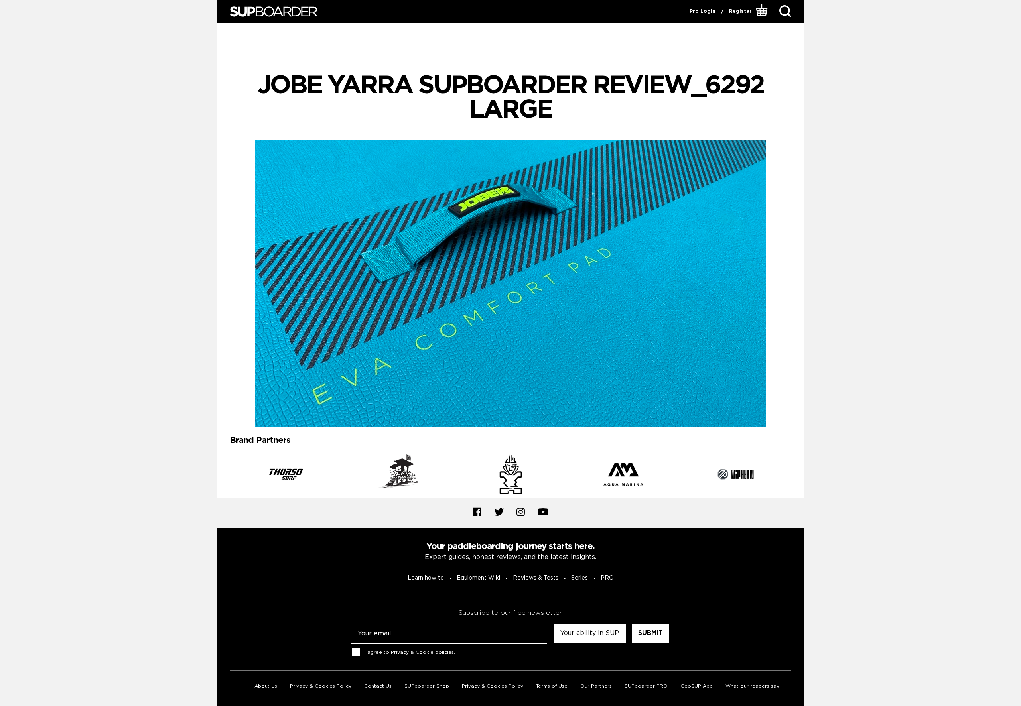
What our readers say (752, 686)
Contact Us (378, 686)
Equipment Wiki (478, 578)
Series (579, 578)
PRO (607, 578)
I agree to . (410, 652)
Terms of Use (552, 686)
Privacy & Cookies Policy (320, 686)
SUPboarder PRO (646, 686)
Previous (224, 476)
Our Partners (596, 686)
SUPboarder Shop (426, 686)
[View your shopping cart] (763, 11)
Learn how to (426, 578)
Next (797, 476)
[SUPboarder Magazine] (273, 11)
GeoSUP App (696, 686)
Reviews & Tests (535, 578)
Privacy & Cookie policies (422, 652)
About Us (265, 686)
